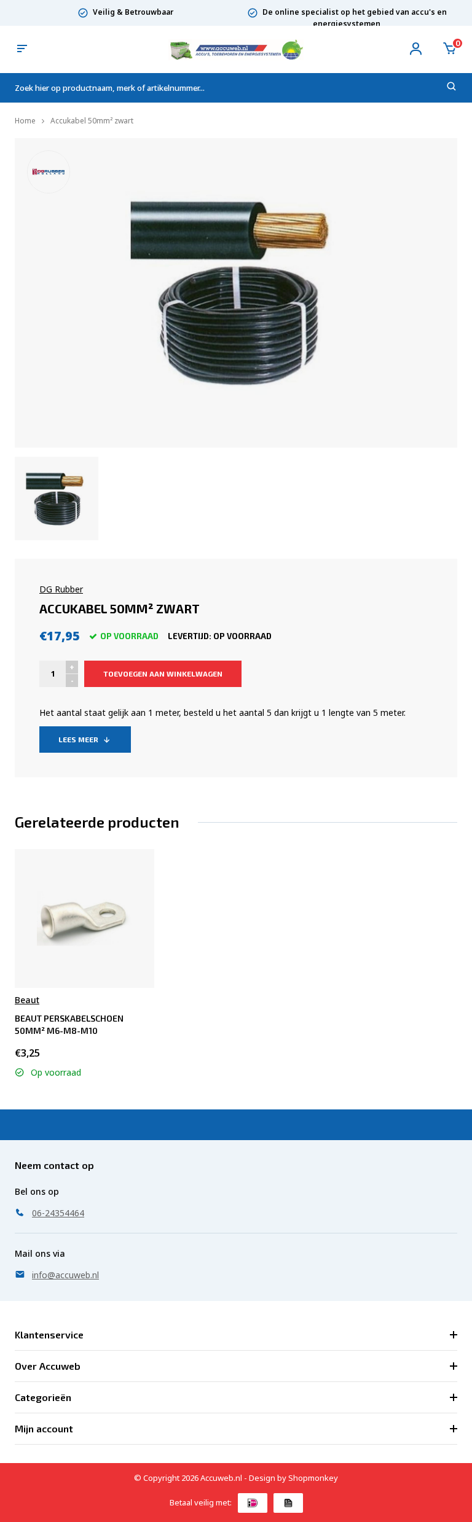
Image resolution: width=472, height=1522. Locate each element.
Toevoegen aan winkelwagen (162, 673)
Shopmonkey (313, 1477)
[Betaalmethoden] (252, 1503)
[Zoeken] (451, 88)
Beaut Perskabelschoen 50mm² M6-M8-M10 (69, 1024)
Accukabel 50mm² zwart (91, 120)
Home (25, 120)
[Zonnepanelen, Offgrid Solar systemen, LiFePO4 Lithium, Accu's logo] (236, 48)
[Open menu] (22, 49)
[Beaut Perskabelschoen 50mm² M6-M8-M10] (84, 918)
